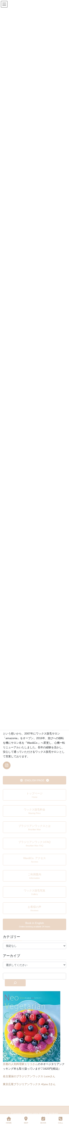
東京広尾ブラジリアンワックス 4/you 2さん (29, 1084)
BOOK (43, 1123)
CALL (60, 1123)
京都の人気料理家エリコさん (20, 1064)
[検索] (15, 982)
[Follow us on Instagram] (7, 765)
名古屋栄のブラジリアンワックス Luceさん (29, 1076)
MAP (26, 1123)
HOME (9, 1123)
